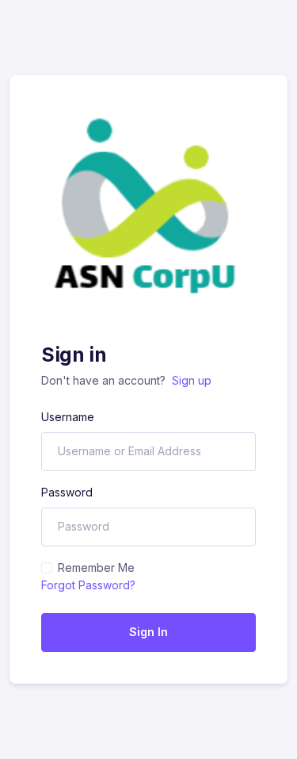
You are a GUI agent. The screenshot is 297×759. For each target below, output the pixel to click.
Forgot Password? (88, 585)
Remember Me (96, 567)
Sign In (148, 631)
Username (67, 417)
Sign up (191, 380)
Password (67, 492)
